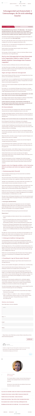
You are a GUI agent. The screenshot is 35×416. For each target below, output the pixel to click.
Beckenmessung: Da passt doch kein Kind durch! (19, 210)
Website (3, 327)
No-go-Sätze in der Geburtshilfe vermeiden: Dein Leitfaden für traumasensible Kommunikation (16, 391)
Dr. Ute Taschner (10, 375)
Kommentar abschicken (29, 339)
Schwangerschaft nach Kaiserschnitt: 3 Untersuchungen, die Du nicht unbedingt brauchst (17, 13)
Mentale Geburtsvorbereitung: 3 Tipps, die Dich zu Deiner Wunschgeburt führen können (15, 399)
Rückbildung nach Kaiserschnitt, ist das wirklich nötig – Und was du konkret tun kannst (15, 404)
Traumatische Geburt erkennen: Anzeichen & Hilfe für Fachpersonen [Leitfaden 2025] (14, 394)
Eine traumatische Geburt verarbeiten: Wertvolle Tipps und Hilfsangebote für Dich (14, 401)
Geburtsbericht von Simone (7, 235)
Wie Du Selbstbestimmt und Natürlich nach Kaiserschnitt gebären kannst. (14, 99)
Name (4, 316)
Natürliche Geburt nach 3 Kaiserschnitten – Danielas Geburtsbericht (12, 396)
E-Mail (3, 322)
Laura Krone (8, 344)
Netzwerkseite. (23, 91)
